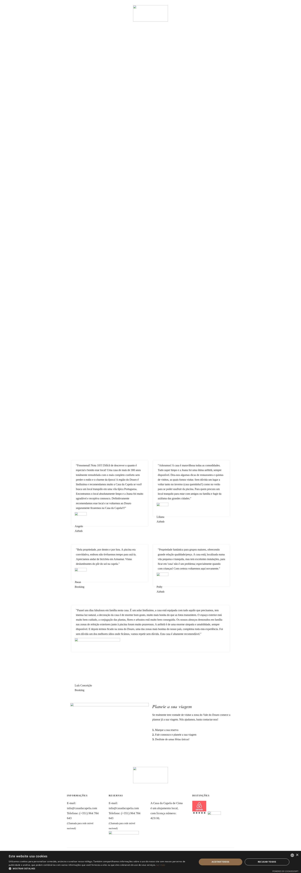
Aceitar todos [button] (220, 861)
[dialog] (150, 862)
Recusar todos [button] (267, 861)
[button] (100, 868)
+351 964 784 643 (285, 7)
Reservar (29, 8)
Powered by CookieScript (285, 871)
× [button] (297, 855)
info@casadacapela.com (82, 808)
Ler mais (160, 864)
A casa (11, 8)
